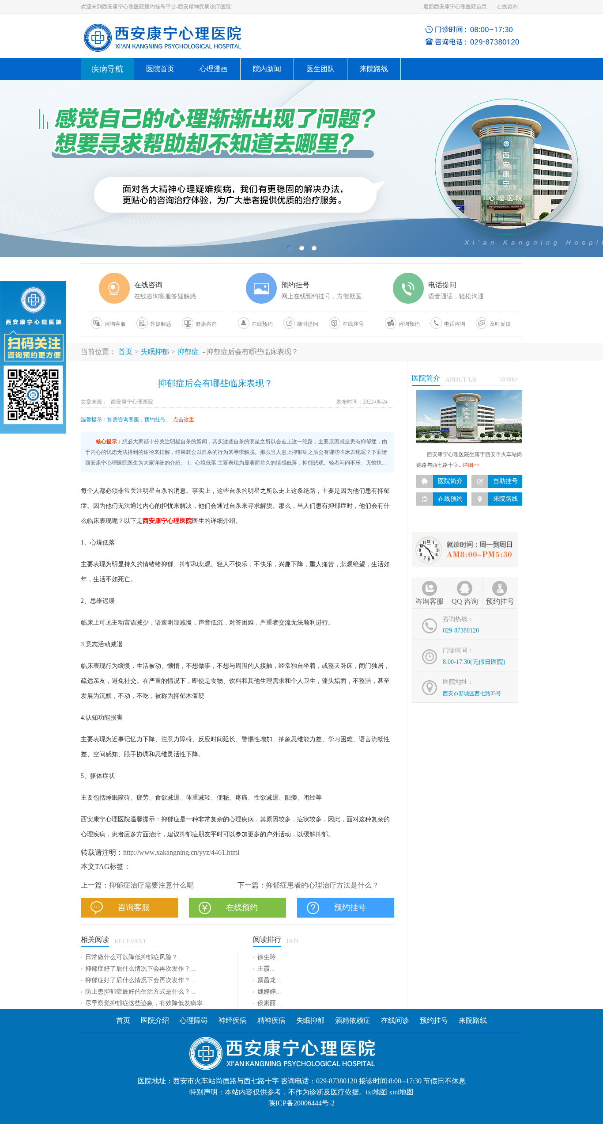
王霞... (266, 968)
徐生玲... (269, 957)
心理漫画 (214, 68)
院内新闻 (267, 68)
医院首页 (160, 68)
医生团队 (320, 68)
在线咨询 (507, 7)
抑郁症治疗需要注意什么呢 (151, 885)
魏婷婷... (269, 991)
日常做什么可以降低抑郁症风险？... (134, 957)
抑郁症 (188, 351)
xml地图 (401, 1092)
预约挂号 (434, 1020)
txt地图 (376, 1092)
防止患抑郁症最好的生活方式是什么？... (140, 991)
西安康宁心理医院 (132, 402)
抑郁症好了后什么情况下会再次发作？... (140, 968)
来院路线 (374, 68)
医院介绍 (155, 1020)
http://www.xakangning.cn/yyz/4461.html (181, 852)
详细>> (471, 465)
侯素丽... (269, 1003)
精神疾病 (271, 1020)
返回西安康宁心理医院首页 (455, 7)
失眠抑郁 (155, 351)
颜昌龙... (269, 980)
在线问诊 (395, 1020)
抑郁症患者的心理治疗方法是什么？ (322, 885)
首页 (125, 351)
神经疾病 (234, 1020)
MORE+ (508, 380)
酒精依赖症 (352, 1020)
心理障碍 (194, 1020)
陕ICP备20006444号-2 (301, 1103)
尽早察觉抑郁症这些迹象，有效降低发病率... (146, 1003)
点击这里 (183, 419)
